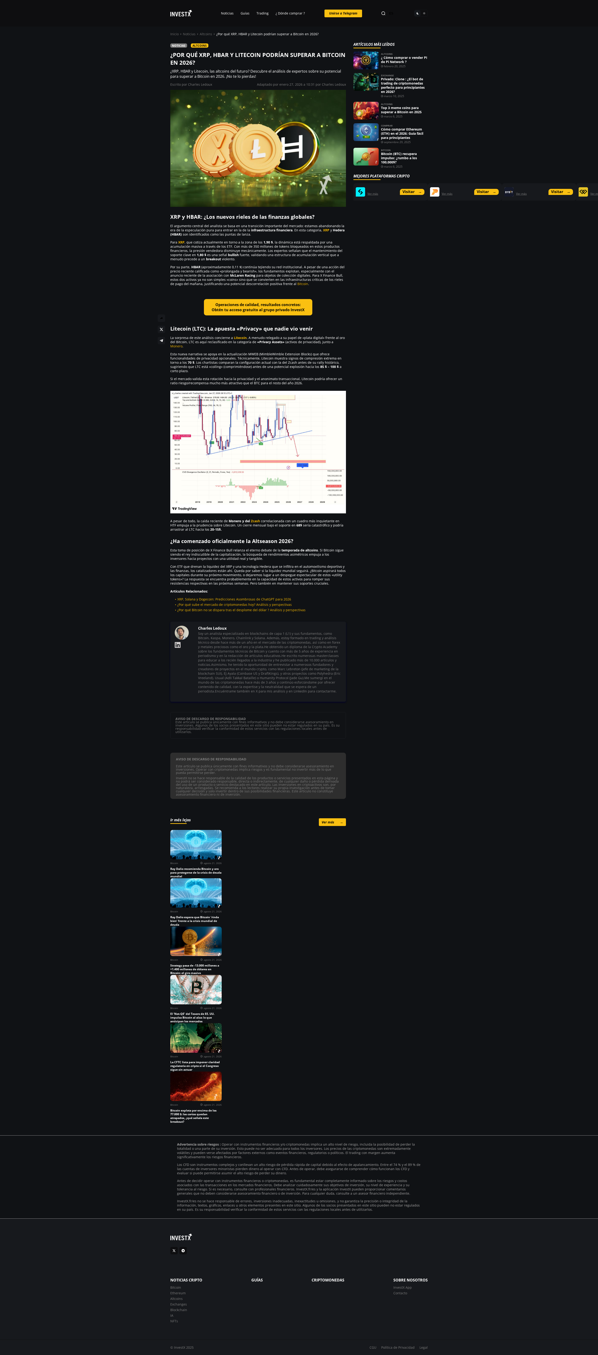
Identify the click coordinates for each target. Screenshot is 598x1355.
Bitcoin (302, 284)
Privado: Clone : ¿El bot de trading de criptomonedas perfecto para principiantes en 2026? (403, 85)
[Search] (383, 13)
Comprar (387, 125)
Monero (176, 346)
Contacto (400, 1293)
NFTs (174, 1321)
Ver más (332, 822)
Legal (424, 1347)
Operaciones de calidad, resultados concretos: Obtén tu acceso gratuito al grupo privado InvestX (258, 307)
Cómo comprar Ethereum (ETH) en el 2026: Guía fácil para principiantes (402, 133)
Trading (262, 13)
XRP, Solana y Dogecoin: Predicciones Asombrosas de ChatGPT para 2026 (234, 599)
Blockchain (178, 1310)
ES (391, 13)
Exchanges (178, 1304)
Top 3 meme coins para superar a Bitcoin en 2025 (401, 110)
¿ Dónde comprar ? (290, 13)
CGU (373, 1347)
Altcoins (206, 34)
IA (171, 1315)
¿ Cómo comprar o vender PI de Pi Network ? (404, 59)
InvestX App (402, 1287)
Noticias (227, 13)
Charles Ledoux (200, 84)
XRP (326, 230)
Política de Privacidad (398, 1347)
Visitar (412, 191)
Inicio (174, 34)
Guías (245, 13)
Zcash (255, 521)
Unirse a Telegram (343, 13)
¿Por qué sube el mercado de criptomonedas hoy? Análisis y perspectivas (234, 604)
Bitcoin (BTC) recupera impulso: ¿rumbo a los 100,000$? (399, 158)
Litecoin (240, 337)
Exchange (387, 75)
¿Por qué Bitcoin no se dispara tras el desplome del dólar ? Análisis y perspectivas (241, 610)
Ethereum (178, 1293)
